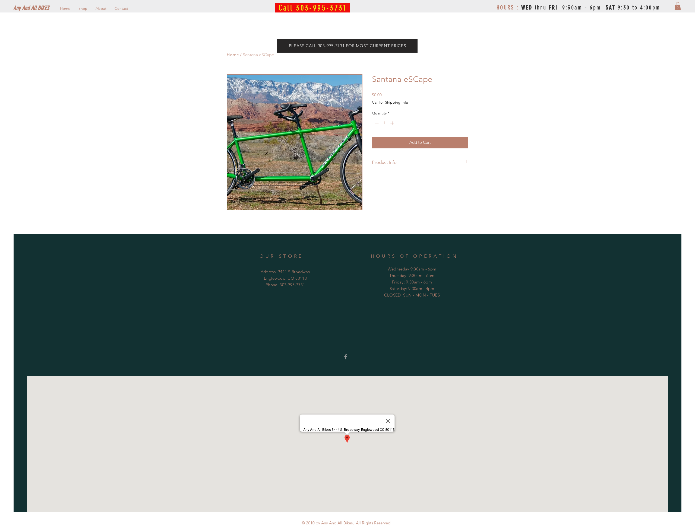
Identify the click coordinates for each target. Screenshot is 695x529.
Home (233, 54)
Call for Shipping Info (390, 102)
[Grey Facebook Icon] (345, 356)
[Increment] (392, 123)
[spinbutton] (384, 123)
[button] (677, 6)
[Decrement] (376, 123)
